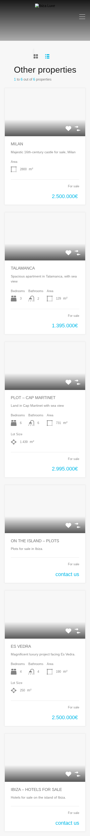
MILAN (17, 144)
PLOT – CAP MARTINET (33, 397)
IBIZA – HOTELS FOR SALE (36, 789)
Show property (45, 127)
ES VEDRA (21, 646)
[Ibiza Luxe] (45, 6)
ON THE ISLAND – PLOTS (35, 541)
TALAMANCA (23, 268)
